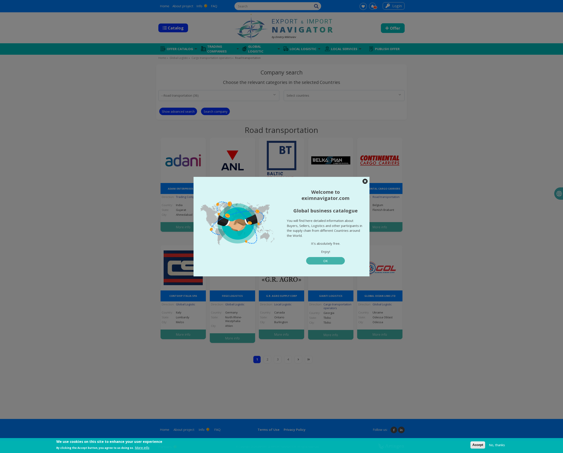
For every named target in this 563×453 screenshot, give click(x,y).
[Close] (365, 181)
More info (142, 447)
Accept (477, 445)
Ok (325, 261)
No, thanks (497, 445)
